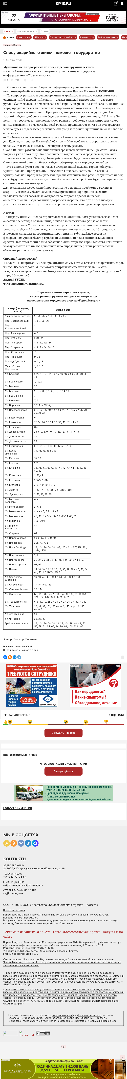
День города (23, 37)
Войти (122, 3)
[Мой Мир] (15, 657)
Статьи (44, 31)
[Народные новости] (116, 3)
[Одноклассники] (10, 657)
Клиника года (87, 37)
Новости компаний (17, 807)
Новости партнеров (89, 1015)
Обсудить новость (63, 732)
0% (5, 721)
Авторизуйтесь (64, 771)
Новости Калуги (12, 45)
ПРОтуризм (40, 37)
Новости (8, 31)
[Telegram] (19, 657)
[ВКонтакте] (5, 657)
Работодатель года (108, 37)
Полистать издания (14, 910)
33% (30, 721)
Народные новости (27, 31)
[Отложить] (25, 80)
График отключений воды (63, 37)
